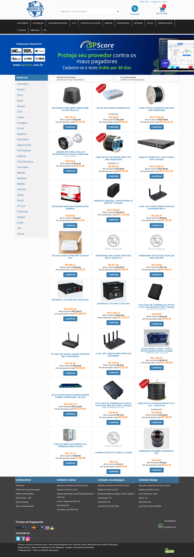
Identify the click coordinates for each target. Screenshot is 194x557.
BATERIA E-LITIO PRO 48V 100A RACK (70, 300)
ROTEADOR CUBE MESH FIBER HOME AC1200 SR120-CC (70, 109)
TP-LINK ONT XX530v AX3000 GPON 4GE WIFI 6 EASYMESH (70, 355)
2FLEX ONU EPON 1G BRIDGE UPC (113, 108)
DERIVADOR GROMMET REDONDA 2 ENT (156, 452)
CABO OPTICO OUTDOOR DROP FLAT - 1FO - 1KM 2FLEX (157, 404)
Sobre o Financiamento (25, 506)
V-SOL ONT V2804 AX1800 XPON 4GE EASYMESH (113, 354)
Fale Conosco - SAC (24, 498)
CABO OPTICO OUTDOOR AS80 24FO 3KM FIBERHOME (157, 109)
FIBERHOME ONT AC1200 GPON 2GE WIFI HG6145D (156, 257)
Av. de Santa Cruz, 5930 (148, 494)
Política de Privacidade (25, 494)
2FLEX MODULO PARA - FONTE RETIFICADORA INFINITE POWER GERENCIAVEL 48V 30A (157, 351)
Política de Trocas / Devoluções (28, 490)
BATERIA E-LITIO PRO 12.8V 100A (113, 303)
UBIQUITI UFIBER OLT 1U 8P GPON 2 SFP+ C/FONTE (156, 158)
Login (164, 2)
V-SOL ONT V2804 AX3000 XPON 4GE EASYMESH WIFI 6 (156, 207)
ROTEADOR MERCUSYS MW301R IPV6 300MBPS (70, 207)
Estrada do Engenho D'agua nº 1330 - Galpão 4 (116, 494)
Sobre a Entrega (22, 502)
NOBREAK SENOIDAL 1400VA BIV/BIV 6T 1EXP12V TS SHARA (113, 202)
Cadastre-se (155, 2)
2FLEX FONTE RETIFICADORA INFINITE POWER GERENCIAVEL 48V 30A (70, 396)
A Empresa (20, 486)
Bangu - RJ (143, 498)
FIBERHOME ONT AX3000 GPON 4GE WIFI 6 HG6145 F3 (113, 257)
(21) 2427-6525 (113, 506)
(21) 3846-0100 (72, 510)
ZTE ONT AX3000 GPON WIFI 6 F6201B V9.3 (70, 257)
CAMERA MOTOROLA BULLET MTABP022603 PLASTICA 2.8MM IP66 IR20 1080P (70, 154)
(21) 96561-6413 (169, 527)
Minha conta (144, 2)
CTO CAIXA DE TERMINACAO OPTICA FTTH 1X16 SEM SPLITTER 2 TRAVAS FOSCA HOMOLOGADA (113, 405)
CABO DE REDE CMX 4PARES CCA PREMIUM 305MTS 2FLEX (70, 445)
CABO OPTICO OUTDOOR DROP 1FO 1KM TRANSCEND (113, 158)
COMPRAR (70, 127)
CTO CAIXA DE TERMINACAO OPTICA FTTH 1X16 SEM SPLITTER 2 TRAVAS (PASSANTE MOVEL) (156, 307)
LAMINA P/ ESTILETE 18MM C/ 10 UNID (113, 452)
